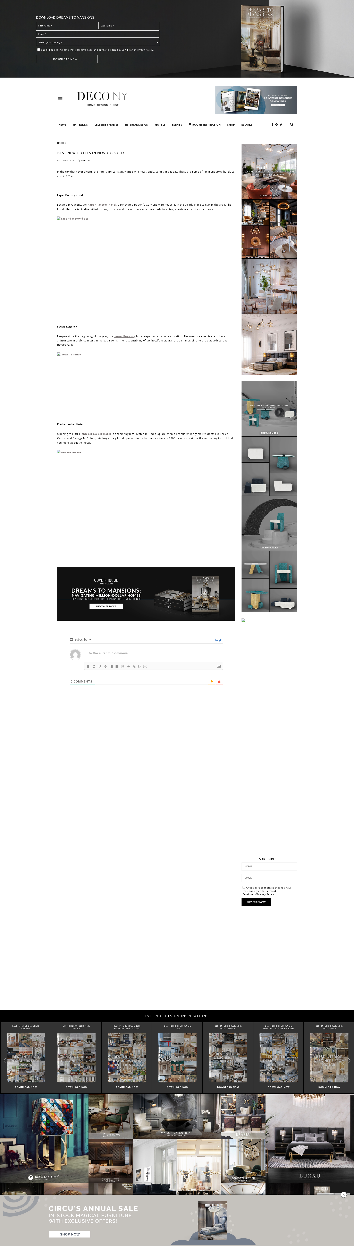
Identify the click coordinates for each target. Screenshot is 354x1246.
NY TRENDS (80, 124)
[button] (349, 1060)
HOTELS (160, 124)
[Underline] (100, 666)
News (62, 124)
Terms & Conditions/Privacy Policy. (132, 49)
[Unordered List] (117, 666)
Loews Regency (124, 336)
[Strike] (105, 666)
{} (139, 666)
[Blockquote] (123, 666)
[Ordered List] (111, 666)
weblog (85, 160)
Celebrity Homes (106, 124)
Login (218, 639)
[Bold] (88, 666)
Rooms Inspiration (206, 124)
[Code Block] (128, 666)
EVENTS (177, 124)
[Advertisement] (177, 977)
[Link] (134, 666)
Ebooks (246, 124)
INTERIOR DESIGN (136, 124)
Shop (231, 124)
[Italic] (94, 666)
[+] (145, 666)
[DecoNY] (102, 99)
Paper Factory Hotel (101, 204)
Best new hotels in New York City (91, 152)
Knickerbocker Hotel (96, 434)
